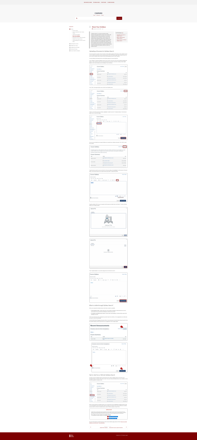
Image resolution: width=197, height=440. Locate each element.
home (94, 15)
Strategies (103, 2)
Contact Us (118, 435)
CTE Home (123, 435)
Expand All (71, 26)
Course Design (110, 2)
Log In (126, 435)
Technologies (96, 2)
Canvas (102, 15)
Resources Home (88, 2)
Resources (98, 15)
